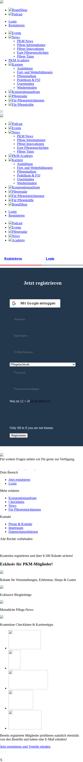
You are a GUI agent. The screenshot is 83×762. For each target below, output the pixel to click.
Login (13, 21)
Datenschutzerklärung (23, 531)
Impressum (16, 528)
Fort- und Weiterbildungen (35, 72)
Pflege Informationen (31, 45)
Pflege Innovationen (30, 49)
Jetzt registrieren (19, 479)
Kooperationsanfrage (23, 498)
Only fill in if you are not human (31, 428)
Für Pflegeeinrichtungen (25, 509)
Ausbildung (25, 68)
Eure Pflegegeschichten (33, 52)
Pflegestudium (26, 76)
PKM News (25, 41)
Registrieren (17, 25)
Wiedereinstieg (27, 87)
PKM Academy (19, 60)
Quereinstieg (25, 83)
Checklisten (16, 502)
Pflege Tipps (25, 56)
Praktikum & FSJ (28, 80)
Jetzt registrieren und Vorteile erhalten (25, 746)
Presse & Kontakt (20, 524)
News (12, 505)
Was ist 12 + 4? (20, 401)
